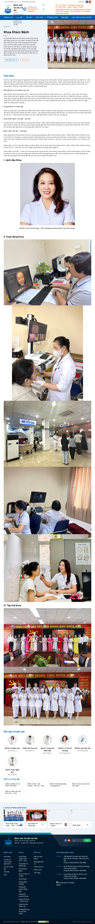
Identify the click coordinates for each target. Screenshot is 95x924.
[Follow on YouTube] (90, 1)
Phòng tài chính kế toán (23, 895)
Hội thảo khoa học (80, 17)
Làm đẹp (37, 873)
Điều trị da (37, 870)
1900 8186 (83, 862)
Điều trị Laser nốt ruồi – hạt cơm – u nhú (13, 792)
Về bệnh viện (52, 17)
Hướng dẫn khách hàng (28, 2)
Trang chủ (8, 17)
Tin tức (29, 17)
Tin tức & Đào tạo (8, 868)
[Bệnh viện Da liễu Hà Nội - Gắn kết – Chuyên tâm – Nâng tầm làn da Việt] (8, 9)
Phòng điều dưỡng (23, 883)
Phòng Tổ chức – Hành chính (24, 900)
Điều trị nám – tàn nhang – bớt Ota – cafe (36, 785)
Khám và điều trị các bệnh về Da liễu (12, 785)
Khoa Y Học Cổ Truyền (55, 825)
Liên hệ (89, 922)
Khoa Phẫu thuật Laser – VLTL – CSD (13, 825)
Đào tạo (39, 17)
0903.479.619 (74, 862)
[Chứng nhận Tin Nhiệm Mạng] (66, 884)
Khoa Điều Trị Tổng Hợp (33, 825)
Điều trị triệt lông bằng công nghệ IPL (58, 785)
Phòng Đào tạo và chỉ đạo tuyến (24, 911)
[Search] (90, 17)
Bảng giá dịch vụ (39, 863)
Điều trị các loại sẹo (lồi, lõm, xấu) (80, 785)
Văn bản (64, 17)
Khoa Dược (77, 825)
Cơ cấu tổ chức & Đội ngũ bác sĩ (8, 862)
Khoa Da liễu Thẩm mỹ (23, 905)
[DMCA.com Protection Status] (43, 922)
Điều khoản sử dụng (79, 922)
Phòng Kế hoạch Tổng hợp (23, 889)
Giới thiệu (7, 857)
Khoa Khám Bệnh (23, 870)
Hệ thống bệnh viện (11, 2)
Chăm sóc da (38, 867)
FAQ (5, 875)
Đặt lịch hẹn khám (38, 858)
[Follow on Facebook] (87, 1)
